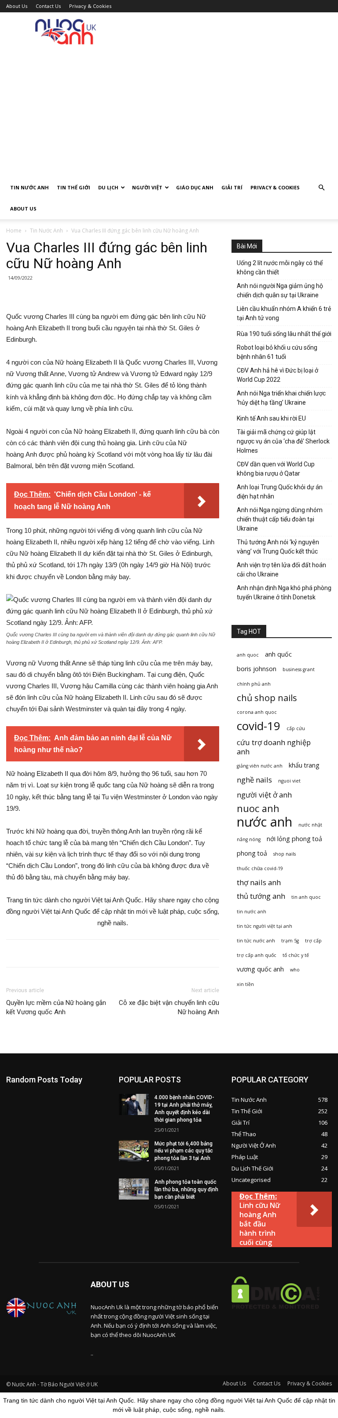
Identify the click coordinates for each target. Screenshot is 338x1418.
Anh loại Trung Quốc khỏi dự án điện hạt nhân (280, 492)
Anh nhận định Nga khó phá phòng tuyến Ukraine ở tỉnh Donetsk (284, 592)
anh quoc (248, 655)
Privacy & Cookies (90, 6)
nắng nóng (249, 839)
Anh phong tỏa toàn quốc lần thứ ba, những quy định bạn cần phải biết (186, 1189)
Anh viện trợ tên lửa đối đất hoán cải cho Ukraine (281, 569)
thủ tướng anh (261, 896)
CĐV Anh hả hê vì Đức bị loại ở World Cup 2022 (277, 375)
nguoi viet (289, 781)
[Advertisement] (169, 111)
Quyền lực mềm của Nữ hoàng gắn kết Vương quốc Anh (56, 1007)
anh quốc (278, 654)
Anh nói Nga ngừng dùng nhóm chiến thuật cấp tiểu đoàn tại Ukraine (280, 519)
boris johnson (256, 669)
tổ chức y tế (296, 955)
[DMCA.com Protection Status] (275, 1315)
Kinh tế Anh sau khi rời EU (271, 418)
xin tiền (245, 984)
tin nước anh (251, 911)
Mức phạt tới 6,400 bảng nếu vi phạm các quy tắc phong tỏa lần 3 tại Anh (183, 1151)
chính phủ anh (254, 684)
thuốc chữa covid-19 (260, 868)
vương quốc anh (260, 969)
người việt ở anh (264, 794)
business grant (299, 669)
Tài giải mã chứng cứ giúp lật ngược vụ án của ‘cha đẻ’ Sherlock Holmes (283, 441)
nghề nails (254, 779)
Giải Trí (231, 187)
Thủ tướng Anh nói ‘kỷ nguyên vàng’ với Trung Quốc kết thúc (278, 547)
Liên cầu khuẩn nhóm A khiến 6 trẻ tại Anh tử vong (284, 313)
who (295, 970)
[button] (321, 188)
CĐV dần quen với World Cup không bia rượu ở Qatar (276, 469)
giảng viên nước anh (260, 766)
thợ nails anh (259, 882)
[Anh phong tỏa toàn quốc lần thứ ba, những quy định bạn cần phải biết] (134, 1189)
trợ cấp (313, 941)
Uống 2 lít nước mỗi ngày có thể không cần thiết (280, 267)
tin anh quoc (306, 897)
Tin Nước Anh (29, 187)
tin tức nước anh (256, 941)
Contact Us (48, 6)
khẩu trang (304, 765)
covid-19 (258, 726)
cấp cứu (296, 728)
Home (14, 230)
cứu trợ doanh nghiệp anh (274, 747)
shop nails (284, 854)
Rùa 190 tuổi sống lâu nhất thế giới (284, 333)
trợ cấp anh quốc (256, 955)
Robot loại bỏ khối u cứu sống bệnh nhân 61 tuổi (277, 352)
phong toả (252, 853)
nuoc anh (258, 808)
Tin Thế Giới (73, 187)
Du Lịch (108, 187)
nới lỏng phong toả (294, 839)
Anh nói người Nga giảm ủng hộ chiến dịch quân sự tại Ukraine (280, 290)
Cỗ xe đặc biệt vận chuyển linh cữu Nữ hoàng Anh (169, 1007)
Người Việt (147, 187)
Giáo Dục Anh (194, 187)
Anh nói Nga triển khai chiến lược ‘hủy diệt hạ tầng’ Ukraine (281, 398)
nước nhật (310, 825)
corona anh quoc (257, 712)
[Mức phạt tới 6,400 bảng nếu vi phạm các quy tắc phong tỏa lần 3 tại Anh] (134, 1150)
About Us (16, 6)
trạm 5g (290, 941)
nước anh (264, 822)
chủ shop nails (267, 697)
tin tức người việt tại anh (264, 926)
